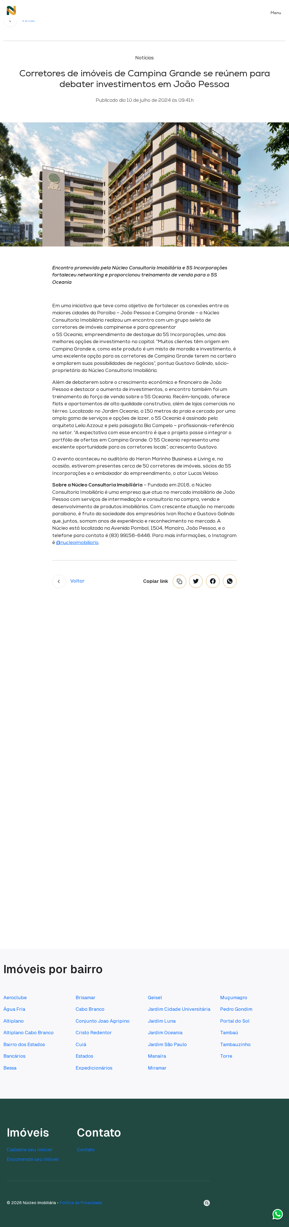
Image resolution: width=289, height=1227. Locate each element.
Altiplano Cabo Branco (28, 1032)
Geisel (155, 997)
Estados (84, 1056)
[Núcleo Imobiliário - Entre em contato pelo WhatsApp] (278, 1216)
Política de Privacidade (81, 1202)
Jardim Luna (162, 1021)
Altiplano (13, 1021)
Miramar (157, 1068)
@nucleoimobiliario (77, 542)
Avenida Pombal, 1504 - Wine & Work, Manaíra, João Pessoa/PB (180, 806)
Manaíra (157, 1056)
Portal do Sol (234, 1021)
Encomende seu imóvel (33, 1159)
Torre (226, 1056)
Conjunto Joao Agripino (103, 1021)
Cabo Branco (90, 1009)
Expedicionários (94, 1068)
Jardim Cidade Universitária (179, 1009)
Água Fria (14, 1009)
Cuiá (81, 1044)
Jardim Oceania (165, 1032)
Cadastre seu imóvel (29, 1149)
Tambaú (229, 1032)
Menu (276, 13)
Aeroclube (15, 997)
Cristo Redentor (94, 1032)
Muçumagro (233, 997)
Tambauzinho (235, 1044)
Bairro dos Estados (24, 1044)
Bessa (9, 1068)
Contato (86, 1149)
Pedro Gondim (236, 1009)
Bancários (14, 1056)
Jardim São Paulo (167, 1044)
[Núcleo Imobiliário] (11, 10)
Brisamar (85, 997)
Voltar (77, 581)
